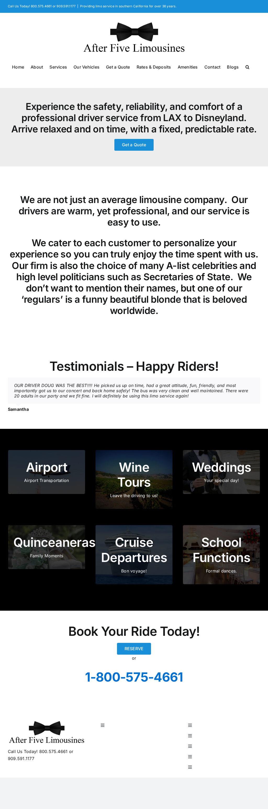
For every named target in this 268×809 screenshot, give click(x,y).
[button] (247, 66)
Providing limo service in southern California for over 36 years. (128, 6)
